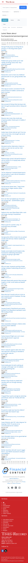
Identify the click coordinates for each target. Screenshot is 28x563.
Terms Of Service (16, 483)
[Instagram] (19, 488)
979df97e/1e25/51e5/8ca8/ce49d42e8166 (13, 274)
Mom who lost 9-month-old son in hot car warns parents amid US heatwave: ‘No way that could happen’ (13, 296)
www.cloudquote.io (14, 478)
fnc (4, 55)
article (19, 166)
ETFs (19, 20)
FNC (6, 53)
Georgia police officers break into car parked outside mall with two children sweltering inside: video (14, 238)
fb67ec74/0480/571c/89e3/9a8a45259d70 (13, 245)
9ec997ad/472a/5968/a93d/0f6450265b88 (10, 331)
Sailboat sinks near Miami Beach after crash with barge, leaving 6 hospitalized (13, 213)
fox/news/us (6, 152)
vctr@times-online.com (11, 543)
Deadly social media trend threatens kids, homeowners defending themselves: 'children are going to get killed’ (13, 252)
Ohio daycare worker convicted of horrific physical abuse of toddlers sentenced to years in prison (13, 90)
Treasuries (5, 29)
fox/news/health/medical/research (8, 84)
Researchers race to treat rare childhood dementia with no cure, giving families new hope (13, 76)
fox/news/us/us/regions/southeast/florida (10, 220)
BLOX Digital (21, 560)
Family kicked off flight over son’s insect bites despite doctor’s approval (12, 337)
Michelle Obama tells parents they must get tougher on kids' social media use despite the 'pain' (13, 282)
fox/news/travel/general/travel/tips (9, 128)
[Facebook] (12, 488)
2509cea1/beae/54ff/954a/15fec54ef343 (10, 361)
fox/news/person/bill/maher (10, 205)
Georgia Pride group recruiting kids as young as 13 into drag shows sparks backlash (12, 48)
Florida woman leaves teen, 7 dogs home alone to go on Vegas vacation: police (12, 187)
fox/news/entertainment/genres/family (9, 56)
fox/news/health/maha (21, 458)
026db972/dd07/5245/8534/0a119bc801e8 (15, 180)
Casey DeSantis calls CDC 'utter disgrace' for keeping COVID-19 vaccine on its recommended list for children (13, 424)
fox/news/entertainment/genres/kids (9, 168)
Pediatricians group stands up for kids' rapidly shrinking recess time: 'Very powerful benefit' (12, 62)
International (19, 27)
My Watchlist (16, 11)
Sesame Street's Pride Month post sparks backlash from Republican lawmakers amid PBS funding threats (13, 310)
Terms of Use (7, 558)
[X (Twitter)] (8, 488)
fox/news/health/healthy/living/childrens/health (14, 69)
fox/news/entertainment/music (11, 166)
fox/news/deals (4, 232)
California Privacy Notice (20, 558)
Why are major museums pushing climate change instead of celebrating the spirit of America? (13, 268)
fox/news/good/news (6, 391)
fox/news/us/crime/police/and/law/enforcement (11, 100)
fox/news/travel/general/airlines (8, 345)
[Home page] (14, 533)
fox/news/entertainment (14, 126)
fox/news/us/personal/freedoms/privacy (13, 330)
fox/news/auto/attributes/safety (13, 302)
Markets (5, 20)
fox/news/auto (4, 246)
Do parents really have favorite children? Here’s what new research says (12, 411)
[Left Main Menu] (2, 2)
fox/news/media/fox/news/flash (11, 83)
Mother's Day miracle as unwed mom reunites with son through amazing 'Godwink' (11, 382)
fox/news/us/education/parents (8, 375)
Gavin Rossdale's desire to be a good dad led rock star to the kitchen (13, 437)
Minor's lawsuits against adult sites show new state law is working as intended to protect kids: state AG (13, 351)
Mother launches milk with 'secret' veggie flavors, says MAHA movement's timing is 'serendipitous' (13, 451)
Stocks (12, 20)
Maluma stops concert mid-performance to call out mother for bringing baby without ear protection (13, 160)
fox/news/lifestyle (21, 416)
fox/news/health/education (7, 70)
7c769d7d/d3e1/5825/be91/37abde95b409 (15, 193)
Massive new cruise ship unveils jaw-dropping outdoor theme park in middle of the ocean (13, 120)
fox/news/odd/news (8, 112)
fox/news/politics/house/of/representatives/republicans (13, 318)
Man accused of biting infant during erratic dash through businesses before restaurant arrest (13, 106)
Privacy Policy (12, 558)
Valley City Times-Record (11, 557)
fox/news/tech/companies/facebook (12, 373)
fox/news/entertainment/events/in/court (13, 97)
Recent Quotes (5, 11)
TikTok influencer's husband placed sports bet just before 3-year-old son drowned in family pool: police (13, 174)
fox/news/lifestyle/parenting (7, 142)
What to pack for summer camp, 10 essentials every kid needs (11, 225)
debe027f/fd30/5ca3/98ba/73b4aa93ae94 (15, 231)
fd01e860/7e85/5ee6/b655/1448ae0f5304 (10, 390)
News (9, 27)
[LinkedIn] (15, 488)
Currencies (13, 27)
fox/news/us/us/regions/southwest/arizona (10, 182)
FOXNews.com (7, 58)
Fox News (19, 84)
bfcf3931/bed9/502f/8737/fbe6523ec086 (10, 208)
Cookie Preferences (4, 559)
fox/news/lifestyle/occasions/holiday (12, 389)
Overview (5, 27)
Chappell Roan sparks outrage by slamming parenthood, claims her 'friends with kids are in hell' (13, 397)
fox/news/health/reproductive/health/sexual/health (12, 359)
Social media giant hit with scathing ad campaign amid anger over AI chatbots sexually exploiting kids (12, 367)
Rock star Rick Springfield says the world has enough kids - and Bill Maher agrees (12, 199)
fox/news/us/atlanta (10, 55)
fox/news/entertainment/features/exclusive (10, 444)
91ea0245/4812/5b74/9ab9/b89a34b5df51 (10, 114)
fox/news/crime (4, 98)
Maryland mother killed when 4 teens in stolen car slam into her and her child (12, 147)
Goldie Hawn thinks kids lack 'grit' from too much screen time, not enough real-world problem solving (13, 134)
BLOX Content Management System (11, 560)
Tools (4, 24)
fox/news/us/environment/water (11, 219)
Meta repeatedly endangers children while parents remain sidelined (13, 324)
